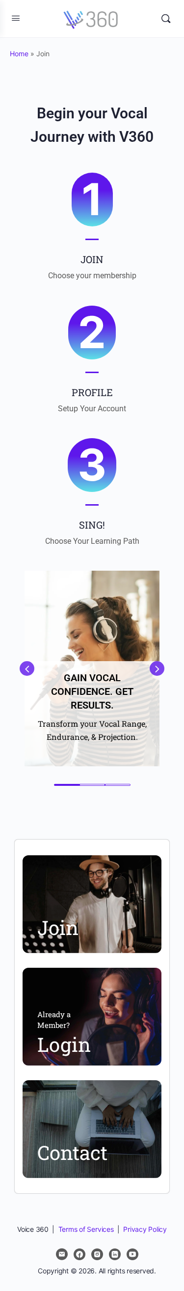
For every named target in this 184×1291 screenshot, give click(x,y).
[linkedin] (115, 1254)
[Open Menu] (16, 17)
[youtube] (132, 1254)
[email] (62, 1254)
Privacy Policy (145, 1229)
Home (19, 53)
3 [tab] (118, 785)
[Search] (166, 18)
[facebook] (79, 1254)
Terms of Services (86, 1229)
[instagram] (97, 1254)
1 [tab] (66, 785)
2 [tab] (92, 785)
